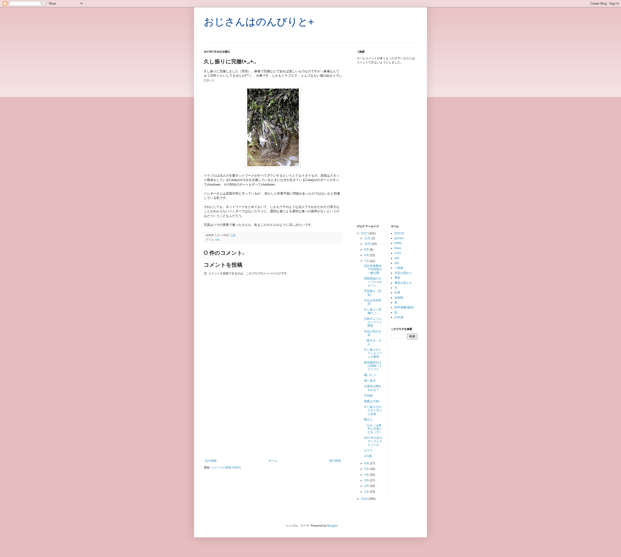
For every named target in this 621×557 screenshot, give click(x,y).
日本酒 (398, 317)
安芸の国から (403, 273)
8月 (367, 255)
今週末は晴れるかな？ (372, 388)
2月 (367, 486)
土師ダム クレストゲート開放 (373, 322)
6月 (367, 463)
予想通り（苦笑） (372, 292)
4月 (367, 474)
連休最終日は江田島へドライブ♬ (373, 366)
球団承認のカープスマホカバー (373, 282)
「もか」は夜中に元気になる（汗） (373, 429)
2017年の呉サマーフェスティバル (373, 441)
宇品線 (368, 395)
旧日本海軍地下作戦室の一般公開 (373, 269)
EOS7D (399, 233)
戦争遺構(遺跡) (404, 307)
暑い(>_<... (371, 375)
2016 (364, 498)
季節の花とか (403, 283)
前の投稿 (335, 460)
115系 (368, 456)
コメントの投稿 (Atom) (226, 467)
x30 (396, 258)
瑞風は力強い (372, 401)
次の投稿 (211, 460)
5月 (367, 469)
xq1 (217, 239)
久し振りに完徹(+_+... (372, 311)
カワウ (368, 450)
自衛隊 (398, 297)
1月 (367, 491)
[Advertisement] (273, 419)
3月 (367, 480)
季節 (397, 277)
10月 (367, 244)
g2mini (398, 238)
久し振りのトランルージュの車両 (373, 353)
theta (397, 248)
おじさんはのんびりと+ (259, 21)
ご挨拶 (398, 268)
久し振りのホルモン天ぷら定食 (373, 410)
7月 (367, 261)
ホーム (273, 460)
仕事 (397, 292)
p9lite (398, 243)
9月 (367, 249)
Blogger (332, 525)
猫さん (368, 419)
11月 (367, 238)
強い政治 (370, 380)
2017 (364, 233)
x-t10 (397, 253)
